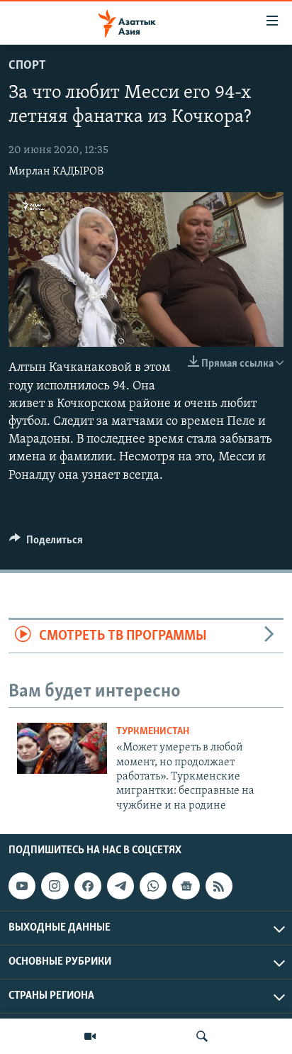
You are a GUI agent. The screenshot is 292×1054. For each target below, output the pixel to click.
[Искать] (202, 1036)
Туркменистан (152, 731)
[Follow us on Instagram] (54, 885)
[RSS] (219, 885)
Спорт (27, 66)
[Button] (46, 543)
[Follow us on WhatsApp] (153, 885)
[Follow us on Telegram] (120, 885)
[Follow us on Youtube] (22, 885)
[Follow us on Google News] (185, 885)
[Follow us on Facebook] (87, 885)
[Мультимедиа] (90, 1036)
